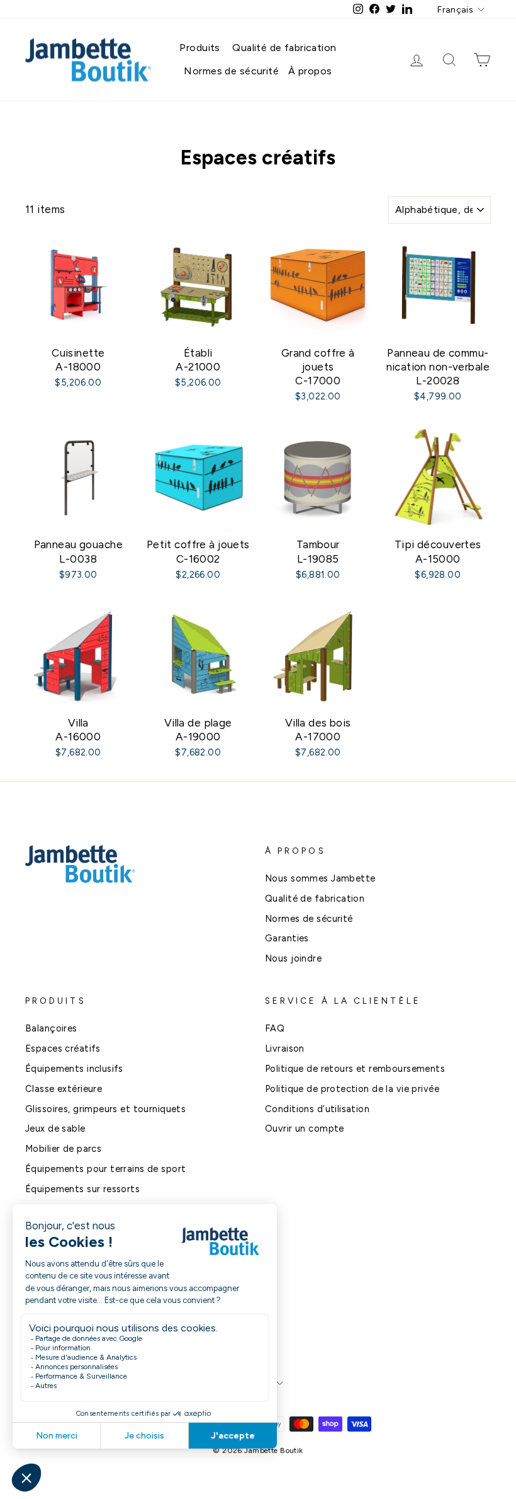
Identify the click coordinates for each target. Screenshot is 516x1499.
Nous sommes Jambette (320, 878)
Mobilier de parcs (63, 1148)
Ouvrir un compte (304, 1128)
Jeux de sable (55, 1128)
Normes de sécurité (231, 71)
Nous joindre (293, 958)
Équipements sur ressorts (82, 1189)
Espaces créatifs (63, 1048)
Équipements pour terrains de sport (105, 1169)
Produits (199, 48)
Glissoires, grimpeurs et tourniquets (105, 1109)
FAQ (274, 1028)
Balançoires (51, 1028)
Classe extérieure (63, 1088)
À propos (310, 71)
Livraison (285, 1048)
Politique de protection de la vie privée (352, 1088)
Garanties (287, 938)
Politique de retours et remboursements (355, 1068)
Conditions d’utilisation (317, 1109)
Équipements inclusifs (74, 1068)
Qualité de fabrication (284, 48)
